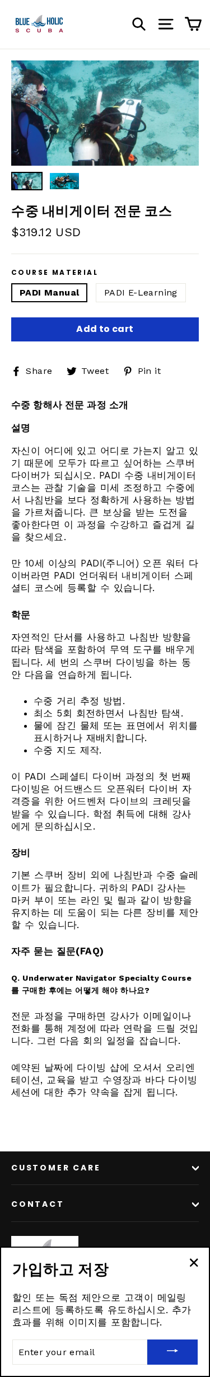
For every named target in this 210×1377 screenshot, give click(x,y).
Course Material (54, 272)
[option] (105, 113)
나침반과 (133, 874)
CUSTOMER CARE (55, 1167)
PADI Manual (49, 292)
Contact (37, 1204)
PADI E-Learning (141, 292)
